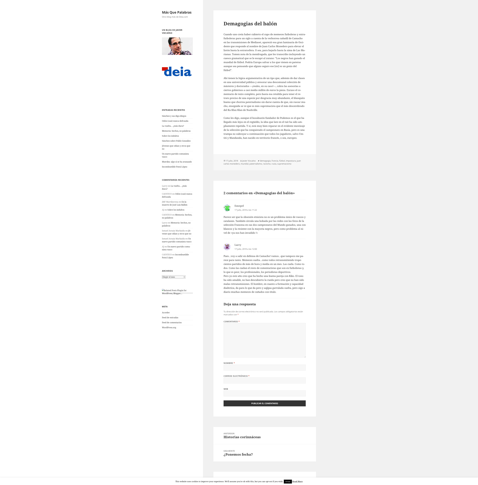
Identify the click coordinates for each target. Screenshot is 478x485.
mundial (244, 163)
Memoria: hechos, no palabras (176, 131)
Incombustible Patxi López (174, 166)
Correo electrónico (237, 376)
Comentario (232, 321)
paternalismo (255, 163)
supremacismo (284, 163)
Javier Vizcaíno (249, 160)
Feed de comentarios (172, 322)
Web (226, 389)
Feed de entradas (170, 317)
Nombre (229, 363)
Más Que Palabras (176, 12)
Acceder (166, 312)
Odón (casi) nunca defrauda (175, 121)
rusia (274, 163)
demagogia (265, 160)
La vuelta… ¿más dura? (173, 126)
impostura (291, 160)
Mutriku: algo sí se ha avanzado (177, 161)
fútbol (282, 160)
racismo (267, 163)
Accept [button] (287, 481)
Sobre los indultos (170, 136)
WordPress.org (169, 327)
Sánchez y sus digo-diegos (174, 116)
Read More (297, 481)
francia (275, 160)
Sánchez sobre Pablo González (176, 140)
